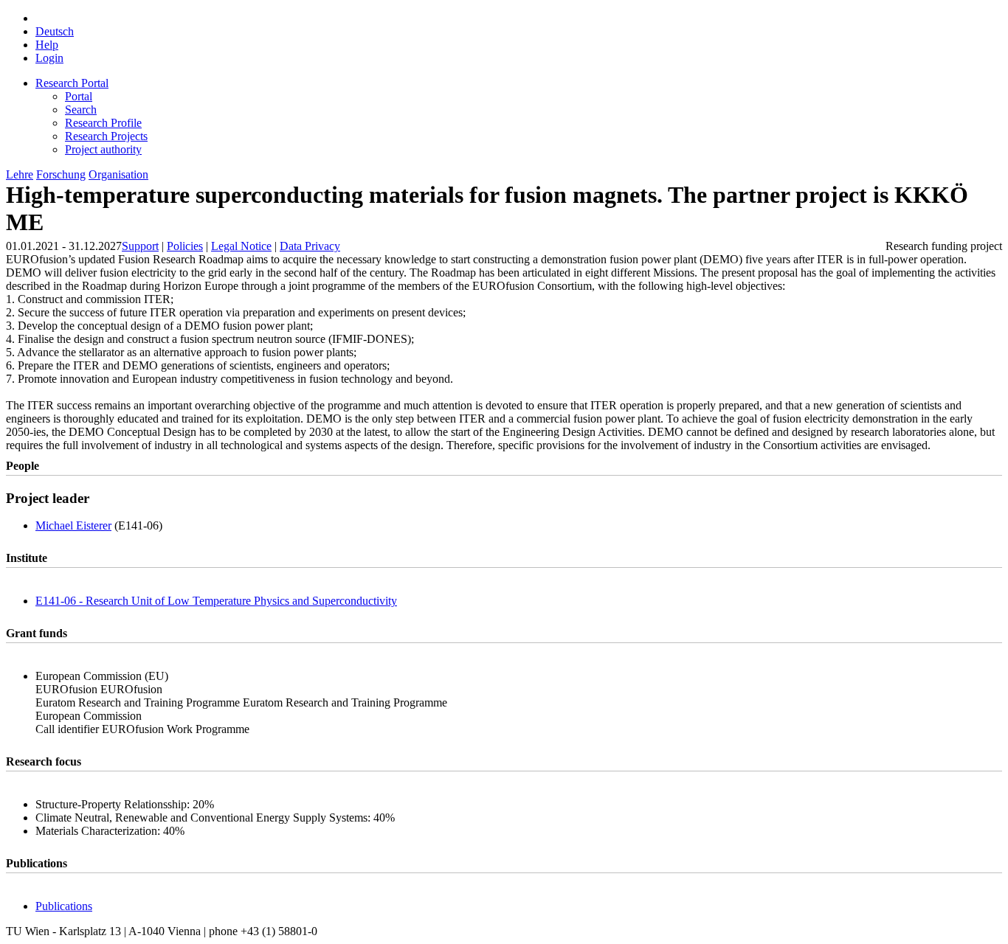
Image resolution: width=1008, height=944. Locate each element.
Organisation (118, 174)
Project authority (103, 149)
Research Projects (106, 136)
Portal (78, 96)
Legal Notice (241, 246)
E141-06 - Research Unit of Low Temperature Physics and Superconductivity (216, 600)
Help (46, 44)
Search (81, 109)
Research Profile (103, 123)
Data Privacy (310, 246)
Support (140, 246)
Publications (63, 906)
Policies (185, 246)
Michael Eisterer (73, 525)
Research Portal (71, 83)
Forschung (61, 174)
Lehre (19, 174)
